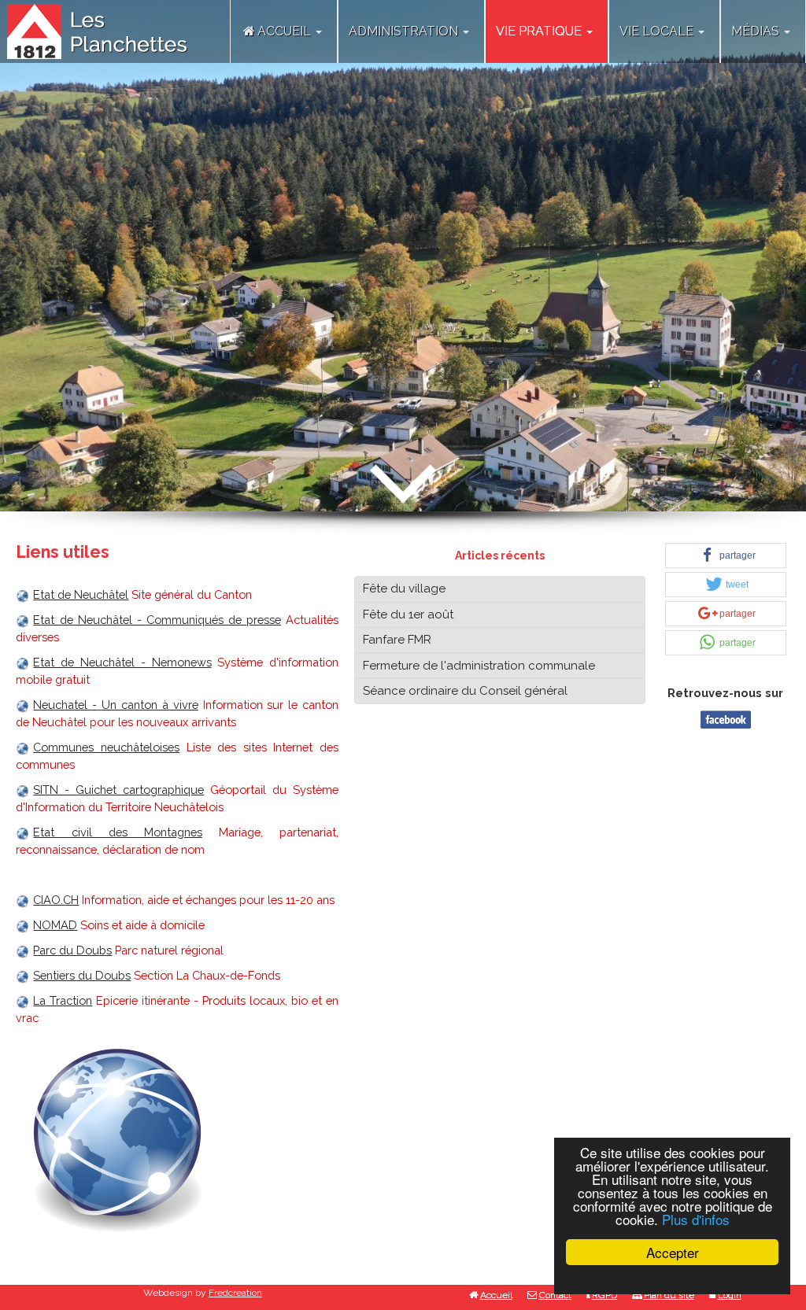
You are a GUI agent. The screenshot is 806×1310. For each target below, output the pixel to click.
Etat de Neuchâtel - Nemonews (122, 662)
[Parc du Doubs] (24, 950)
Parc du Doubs (72, 950)
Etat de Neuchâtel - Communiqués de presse (157, 619)
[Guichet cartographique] (24, 789)
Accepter (672, 1252)
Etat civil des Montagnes (117, 832)
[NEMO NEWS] (24, 662)
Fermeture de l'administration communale (479, 666)
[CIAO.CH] (24, 899)
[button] (726, 555)
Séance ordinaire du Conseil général (465, 691)
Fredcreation (235, 1292)
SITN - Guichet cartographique (118, 789)
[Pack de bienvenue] (24, 704)
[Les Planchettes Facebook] (726, 718)
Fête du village (404, 588)
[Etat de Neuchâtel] (24, 594)
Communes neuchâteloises (106, 747)
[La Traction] (24, 1000)
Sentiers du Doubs (82, 975)
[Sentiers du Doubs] (24, 975)
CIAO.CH (56, 899)
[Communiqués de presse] (24, 619)
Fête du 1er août (408, 614)
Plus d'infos (696, 1219)
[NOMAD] (24, 925)
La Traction (62, 1000)
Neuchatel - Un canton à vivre (115, 704)
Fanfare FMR (397, 640)
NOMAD (55, 925)
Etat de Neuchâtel (80, 594)
